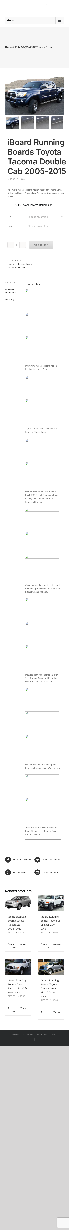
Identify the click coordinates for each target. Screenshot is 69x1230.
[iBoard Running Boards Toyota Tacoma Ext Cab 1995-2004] (18, 967)
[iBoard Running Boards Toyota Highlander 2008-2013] (18, 903)
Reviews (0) (10, 299)
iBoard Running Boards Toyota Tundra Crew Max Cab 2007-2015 (50, 988)
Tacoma (21, 264)
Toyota (29, 264)
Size (9, 216)
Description (10, 282)
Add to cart (41, 244)
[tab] (12, 282)
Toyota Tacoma (18, 267)
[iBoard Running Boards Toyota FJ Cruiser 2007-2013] (51, 903)
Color (10, 226)
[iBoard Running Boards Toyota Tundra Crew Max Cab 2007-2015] (51, 967)
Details (25, 944)
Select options (13, 946)
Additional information (10, 291)
